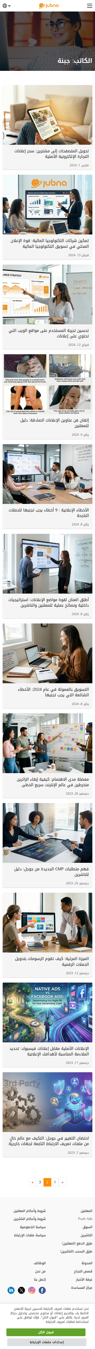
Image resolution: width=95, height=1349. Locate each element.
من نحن (40, 1271)
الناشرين (86, 1235)
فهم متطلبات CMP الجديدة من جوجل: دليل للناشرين (51, 871)
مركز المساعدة (81, 1288)
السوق (87, 1227)
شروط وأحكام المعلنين (29, 1211)
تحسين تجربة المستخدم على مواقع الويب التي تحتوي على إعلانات (49, 333)
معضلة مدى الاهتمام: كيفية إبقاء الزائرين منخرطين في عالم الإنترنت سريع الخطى (53, 782)
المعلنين (86, 1211)
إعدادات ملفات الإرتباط (47, 1342)
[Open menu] (89, 6)
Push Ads (85, 1219)
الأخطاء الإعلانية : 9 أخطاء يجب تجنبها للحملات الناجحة (49, 512)
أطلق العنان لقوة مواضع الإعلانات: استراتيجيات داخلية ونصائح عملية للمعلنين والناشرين (48, 602)
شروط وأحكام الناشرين (29, 1219)
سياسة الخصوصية (33, 1227)
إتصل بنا (40, 1280)
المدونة (87, 1263)
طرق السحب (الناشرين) (76, 1251)
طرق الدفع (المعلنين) (77, 1243)
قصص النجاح (83, 1271)
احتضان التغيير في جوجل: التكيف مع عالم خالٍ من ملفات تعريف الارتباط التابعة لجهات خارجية (49, 1141)
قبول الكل (46, 1332)
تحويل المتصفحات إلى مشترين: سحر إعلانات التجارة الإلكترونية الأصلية (51, 153)
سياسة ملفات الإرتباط (30, 1235)
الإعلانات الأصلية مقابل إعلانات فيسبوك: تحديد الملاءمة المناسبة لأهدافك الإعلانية (49, 1051)
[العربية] (7, 6)
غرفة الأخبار (84, 1280)
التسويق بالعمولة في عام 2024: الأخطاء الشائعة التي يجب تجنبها (53, 692)
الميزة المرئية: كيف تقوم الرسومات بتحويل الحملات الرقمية (52, 961)
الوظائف (40, 1263)
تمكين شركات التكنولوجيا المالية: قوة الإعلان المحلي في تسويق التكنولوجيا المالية (50, 243)
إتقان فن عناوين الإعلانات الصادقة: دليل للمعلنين (54, 423)
